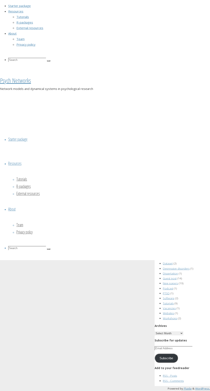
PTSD (166, 293)
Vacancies (169, 308)
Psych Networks (15, 80)
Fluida (187, 388)
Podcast (168, 288)
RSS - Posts (170, 375)
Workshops (170, 318)
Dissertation (170, 273)
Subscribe (166, 358)
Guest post (170, 278)
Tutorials (168, 303)
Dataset (168, 263)
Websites (168, 313)
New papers (170, 283)
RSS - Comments (173, 381)
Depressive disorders (176, 268)
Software (168, 298)
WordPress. (202, 388)
